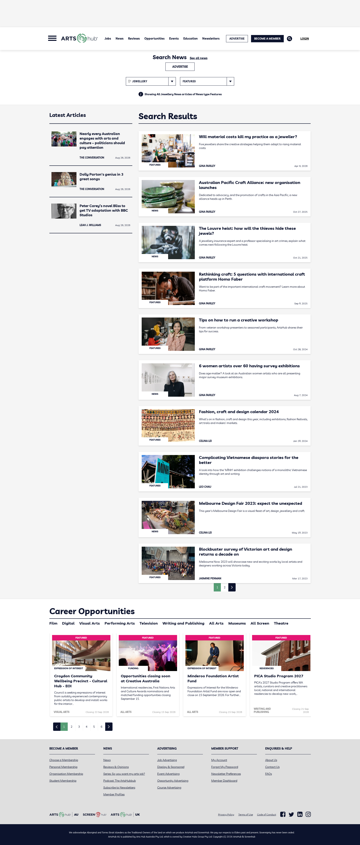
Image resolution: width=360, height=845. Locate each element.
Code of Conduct (266, 814)
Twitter (291, 814)
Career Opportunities (92, 611)
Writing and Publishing (183, 623)
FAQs (268, 774)
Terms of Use (245, 814)
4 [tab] (86, 727)
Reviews (134, 38)
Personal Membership (63, 767)
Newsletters (211, 38)
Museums (237, 623)
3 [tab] (79, 727)
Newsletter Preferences (226, 774)
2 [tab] (71, 727)
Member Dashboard (224, 780)
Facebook (282, 814)
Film (53, 623)
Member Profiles (114, 794)
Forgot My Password (224, 767)
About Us (271, 760)
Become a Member (267, 38)
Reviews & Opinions (116, 767)
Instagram (308, 814)
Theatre (281, 623)
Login (304, 38)
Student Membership (62, 780)
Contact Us (272, 767)
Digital (68, 623)
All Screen (260, 623)
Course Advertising (169, 787)
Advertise (180, 67)
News (120, 38)
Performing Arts (120, 623)
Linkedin (299, 814)
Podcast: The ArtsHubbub (119, 780)
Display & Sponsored (170, 767)
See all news (199, 58)
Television (149, 623)
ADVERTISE (237, 38)
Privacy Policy (226, 814)
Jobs (108, 38)
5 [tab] (94, 727)
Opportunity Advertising (172, 780)
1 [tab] (64, 727)
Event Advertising (168, 774)
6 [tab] (101, 727)
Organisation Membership (66, 774)
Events (174, 38)
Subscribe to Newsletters (119, 787)
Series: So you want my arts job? (124, 774)
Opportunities (154, 38)
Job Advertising (167, 760)
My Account (219, 760)
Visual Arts (89, 623)
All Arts (216, 623)
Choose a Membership (63, 760)
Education (190, 38)
